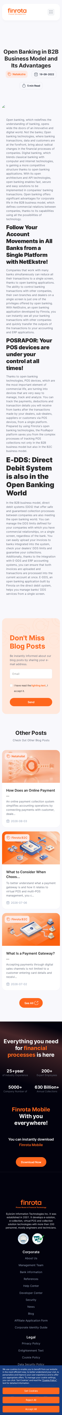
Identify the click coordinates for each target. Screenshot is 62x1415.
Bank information (31, 1272)
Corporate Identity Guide (31, 1327)
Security (31, 1299)
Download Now (31, 1162)
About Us (31, 1258)
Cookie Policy (31, 1357)
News (31, 1306)
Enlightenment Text (31, 1350)
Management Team (31, 1265)
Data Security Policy (31, 1364)
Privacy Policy (31, 1343)
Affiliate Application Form (31, 1320)
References (31, 1279)
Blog (31, 1313)
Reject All (31, 1399)
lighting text (38, 685)
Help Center (31, 1286)
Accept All (31, 1409)
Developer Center (31, 1293)
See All (28, 1003)
